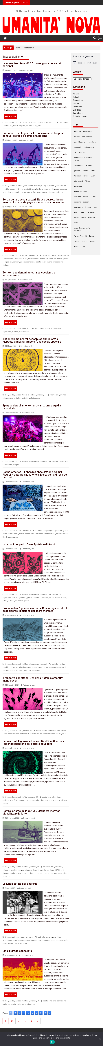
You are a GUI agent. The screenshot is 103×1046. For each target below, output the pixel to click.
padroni (63, 598)
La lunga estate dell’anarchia (20, 883)
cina (63, 664)
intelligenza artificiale (11, 800)
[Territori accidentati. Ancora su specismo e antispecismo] (23, 284)
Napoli (5, 537)
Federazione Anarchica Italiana (83, 158)
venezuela (36, 670)
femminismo (79, 166)
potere (5, 601)
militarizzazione (49, 734)
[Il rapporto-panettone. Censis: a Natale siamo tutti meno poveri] (23, 689)
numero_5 (43, 664)
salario (49, 262)
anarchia (49, 937)
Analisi (11, 122)
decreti (54, 255)
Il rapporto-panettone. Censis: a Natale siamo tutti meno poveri (33, 679)
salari (44, 262)
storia (76, 223)
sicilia (83, 218)
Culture (24, 122)
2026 (6, 122)
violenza (11, 601)
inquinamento (13, 534)
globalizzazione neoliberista (37, 598)
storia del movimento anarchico (82, 229)
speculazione (13, 537)
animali (47, 328)
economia (78, 147)
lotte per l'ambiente (37, 873)
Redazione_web (27, 70)
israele (92, 171)
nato (94, 197)
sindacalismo (57, 192)
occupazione (7, 262)
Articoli (18, 122)
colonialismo (61, 186)
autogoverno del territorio (12, 870)
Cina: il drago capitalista (17, 950)
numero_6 (43, 461)
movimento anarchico (82, 197)
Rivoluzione (22, 943)
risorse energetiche (44, 192)
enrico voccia (89, 147)
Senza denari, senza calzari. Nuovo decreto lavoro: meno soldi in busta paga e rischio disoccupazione (33, 201)
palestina (77, 202)
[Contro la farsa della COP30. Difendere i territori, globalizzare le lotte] (23, 822)
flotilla (38, 189)
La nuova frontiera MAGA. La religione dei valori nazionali (32, 65)
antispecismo (56, 328)
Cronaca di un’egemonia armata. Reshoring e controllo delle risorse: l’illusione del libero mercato (35, 609)
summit (5, 803)
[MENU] (100, 38)
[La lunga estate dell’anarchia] (23, 892)
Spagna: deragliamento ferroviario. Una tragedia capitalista (32, 407)
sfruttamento (24, 332)
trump (35, 126)
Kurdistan (77, 176)
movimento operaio (61, 259)
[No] (99, 1039)
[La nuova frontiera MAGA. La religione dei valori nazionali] (23, 75)
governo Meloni (8, 259)
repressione (78, 207)
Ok (52, 1042)
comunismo (61, 1001)
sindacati (6, 265)
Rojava (88, 207)
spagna (16, 465)
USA (39, 126)
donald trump (7, 126)
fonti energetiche (48, 189)
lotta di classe (24, 534)
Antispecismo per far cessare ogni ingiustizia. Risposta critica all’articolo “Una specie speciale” (32, 340)
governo (65, 255)
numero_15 (33, 255)
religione (22, 126)
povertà (58, 734)
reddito (38, 262)
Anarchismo (39, 328)
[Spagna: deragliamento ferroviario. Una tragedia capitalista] (23, 417)
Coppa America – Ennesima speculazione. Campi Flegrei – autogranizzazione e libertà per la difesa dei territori (35, 474)
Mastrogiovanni (62, 534)
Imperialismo (37, 667)
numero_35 (33, 797)
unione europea (21, 670)
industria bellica (36, 734)
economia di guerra (17, 189)
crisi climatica (31, 940)
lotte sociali (12, 943)
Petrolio (23, 192)
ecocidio (6, 189)
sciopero (91, 212)
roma (95, 207)
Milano (87, 181)
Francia (89, 166)
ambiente (38, 531)
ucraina (76, 246)
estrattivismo (30, 189)
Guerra (5, 192)
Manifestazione (49, 534)
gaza (57, 189)
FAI (75, 152)
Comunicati (78, 100)
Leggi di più (10, 116)
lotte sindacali (13, 192)
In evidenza (41, 122)
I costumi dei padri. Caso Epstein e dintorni (29, 544)
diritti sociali (24, 734)
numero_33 (34, 867)
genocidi (63, 189)
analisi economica (49, 731)
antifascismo (87, 137)
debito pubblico (13, 734)
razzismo (87, 202)
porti (28, 192)
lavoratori (18, 259)
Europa (15, 667)
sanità (83, 212)
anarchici (56, 937)
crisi (23, 940)
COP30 (57, 870)
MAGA (15, 126)
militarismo (78, 186)
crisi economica (44, 940)
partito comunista (9, 1004)
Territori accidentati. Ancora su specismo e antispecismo (29, 274)
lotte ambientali (23, 873)
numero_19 (34, 1001)
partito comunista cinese (26, 1004)
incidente (64, 461)
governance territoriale (59, 940)
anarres (77, 137)
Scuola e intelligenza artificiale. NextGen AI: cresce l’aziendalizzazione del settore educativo (34, 742)
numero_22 (29, 937)
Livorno (94, 176)
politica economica (27, 262)
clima (51, 870)
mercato (29, 800)
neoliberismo (7, 465)
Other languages (80, 116)
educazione (56, 797)
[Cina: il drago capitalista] (23, 960)
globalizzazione (25, 667)
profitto (33, 192)
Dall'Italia (25, 255)
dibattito (15, 332)
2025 (6, 731)
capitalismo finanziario (11, 598)
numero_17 (50, 122)
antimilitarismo (79, 142)
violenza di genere (22, 601)
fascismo (82, 152)
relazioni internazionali (57, 667)
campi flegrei (48, 531)
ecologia (13, 873)
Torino (91, 236)
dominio (23, 598)
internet (22, 800)
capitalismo (63, 122)
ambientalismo (48, 867)
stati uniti (6, 670)
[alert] (85, 62)
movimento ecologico (53, 873)
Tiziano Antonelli (80, 236)
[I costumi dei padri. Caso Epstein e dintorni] (23, 553)
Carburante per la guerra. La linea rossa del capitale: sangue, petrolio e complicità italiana (34, 134)
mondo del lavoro (46, 259)
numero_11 (41, 395)
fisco (60, 255)
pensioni (16, 262)
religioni (29, 126)
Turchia (92, 241)
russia (76, 212)
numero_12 (26, 328)
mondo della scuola (40, 800)
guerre (5, 943)
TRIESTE (77, 241)
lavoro (25, 259)
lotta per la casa (37, 534)
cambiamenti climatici (30, 870)
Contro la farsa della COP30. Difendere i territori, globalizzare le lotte (32, 812)
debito (5, 734)
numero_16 (38, 186)
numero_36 (27, 731)
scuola (51, 800)
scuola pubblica (61, 800)
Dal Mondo (32, 122)
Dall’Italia (77, 110)
